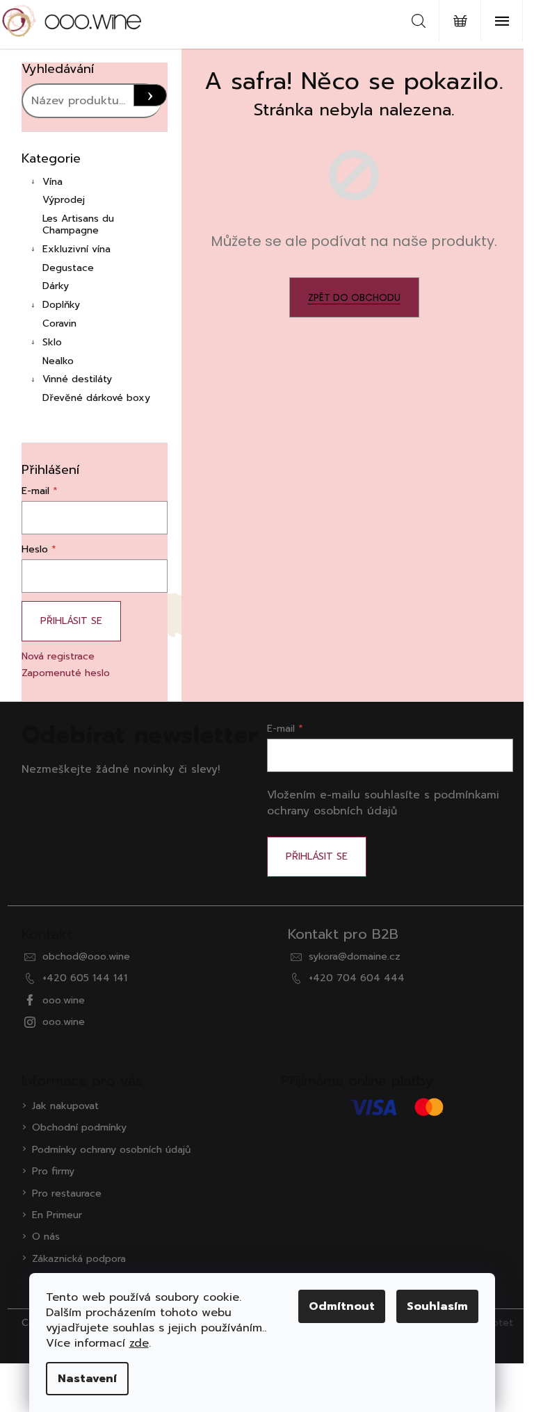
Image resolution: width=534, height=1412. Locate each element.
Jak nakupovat (65, 1106)
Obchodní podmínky (79, 1127)
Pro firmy (53, 1171)
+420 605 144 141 (84, 978)
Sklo (52, 342)
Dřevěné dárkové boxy (96, 398)
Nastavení (87, 1378)
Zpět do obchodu (354, 297)
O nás (46, 1236)
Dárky (55, 286)
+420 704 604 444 (357, 978)
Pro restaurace (67, 1193)
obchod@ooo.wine (86, 956)
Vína (52, 181)
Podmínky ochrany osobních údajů (111, 1149)
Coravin (59, 323)
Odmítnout (342, 1306)
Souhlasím (437, 1306)
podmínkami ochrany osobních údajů (383, 802)
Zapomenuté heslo (66, 673)
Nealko (58, 361)
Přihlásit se (71, 621)
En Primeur (57, 1215)
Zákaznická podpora (79, 1258)
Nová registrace (58, 656)
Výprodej (63, 199)
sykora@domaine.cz (354, 956)
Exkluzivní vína (76, 249)
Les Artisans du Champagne (78, 224)
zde (139, 1343)
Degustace (68, 268)
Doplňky (61, 304)
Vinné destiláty (77, 379)
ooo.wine (63, 1000)
